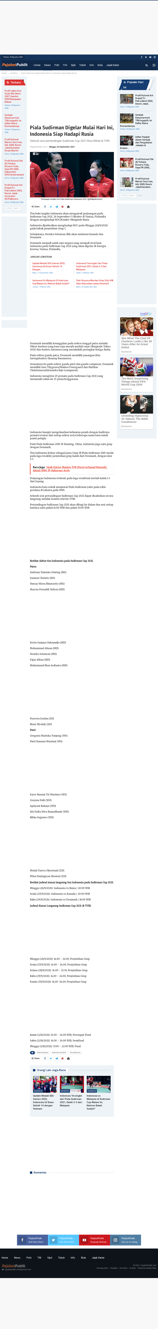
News (47, 65)
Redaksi (113, 1268)
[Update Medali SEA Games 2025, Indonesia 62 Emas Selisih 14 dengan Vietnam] (45, 1084)
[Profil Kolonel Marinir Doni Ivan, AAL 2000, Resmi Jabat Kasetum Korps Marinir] (126, 182)
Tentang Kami (102, 1268)
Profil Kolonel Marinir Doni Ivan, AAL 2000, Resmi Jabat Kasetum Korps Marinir (13, 145)
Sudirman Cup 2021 (59, 1052)
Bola (100, 65)
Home (37, 65)
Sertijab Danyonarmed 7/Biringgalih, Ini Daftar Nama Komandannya (136, 120)
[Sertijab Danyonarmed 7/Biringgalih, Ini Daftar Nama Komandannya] (126, 118)
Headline (38, 1091)
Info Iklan (123, 1268)
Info (91, 65)
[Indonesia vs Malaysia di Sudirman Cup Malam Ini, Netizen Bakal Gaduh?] (99, 1084)
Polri (56, 65)
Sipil (73, 65)
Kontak (133, 1268)
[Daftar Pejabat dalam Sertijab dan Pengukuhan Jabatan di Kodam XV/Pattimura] (126, 140)
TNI (65, 65)
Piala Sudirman (42, 1052)
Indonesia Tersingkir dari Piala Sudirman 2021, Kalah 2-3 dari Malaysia (91, 266)
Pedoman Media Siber (147, 1268)
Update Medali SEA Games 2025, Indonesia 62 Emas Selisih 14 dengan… (48, 266)
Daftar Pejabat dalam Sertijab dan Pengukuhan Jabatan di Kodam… (136, 142)
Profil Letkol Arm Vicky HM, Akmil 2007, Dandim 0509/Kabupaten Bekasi (13, 96)
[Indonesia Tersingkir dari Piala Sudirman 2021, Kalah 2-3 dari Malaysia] (72, 1084)
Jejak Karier (112, 65)
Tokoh (82, 65)
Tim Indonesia (75, 1052)
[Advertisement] (79, 26)
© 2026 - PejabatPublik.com (144, 1265)
